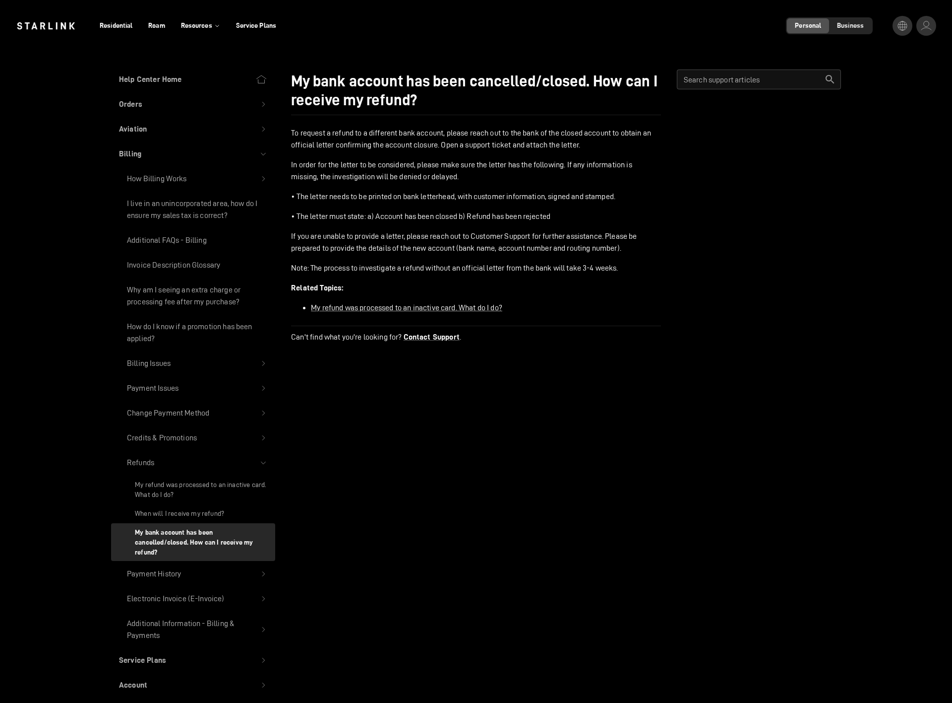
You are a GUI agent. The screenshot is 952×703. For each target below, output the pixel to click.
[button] (193, 104)
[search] (830, 79)
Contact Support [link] (432, 337)
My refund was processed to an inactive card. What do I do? (406, 307)
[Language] (902, 26)
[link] (46, 26)
